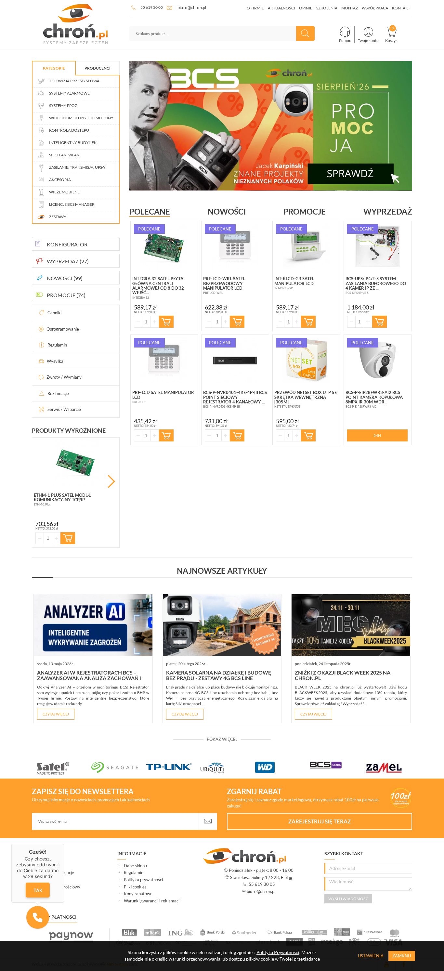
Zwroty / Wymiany (64, 377)
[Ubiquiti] (228, 767)
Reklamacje (58, 393)
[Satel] (64, 768)
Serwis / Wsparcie (64, 409)
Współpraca (375, 8)
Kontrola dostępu (68, 130)
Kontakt (401, 8)
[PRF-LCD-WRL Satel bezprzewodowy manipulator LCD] (235, 246)
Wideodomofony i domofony (80, 117)
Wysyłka (55, 361)
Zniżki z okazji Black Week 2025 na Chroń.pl (342, 675)
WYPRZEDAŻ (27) (68, 261)
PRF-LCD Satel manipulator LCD (163, 395)
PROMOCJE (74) (66, 295)
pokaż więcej (222, 739)
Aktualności (281, 8)
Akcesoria (59, 179)
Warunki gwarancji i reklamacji (152, 900)
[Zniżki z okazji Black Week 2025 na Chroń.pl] (351, 625)
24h (377, 435)
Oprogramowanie (62, 329)
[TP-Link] (173, 767)
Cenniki (54, 312)
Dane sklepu (135, 865)
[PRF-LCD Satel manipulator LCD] (164, 360)
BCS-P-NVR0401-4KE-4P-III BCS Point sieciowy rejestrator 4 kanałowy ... (235, 397)
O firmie (255, 8)
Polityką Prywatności (277, 952)
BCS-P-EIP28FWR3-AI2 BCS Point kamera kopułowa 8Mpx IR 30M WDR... (374, 397)
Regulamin (57, 345)
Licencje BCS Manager (71, 204)
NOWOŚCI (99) (65, 278)
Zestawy (57, 216)
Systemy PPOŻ (62, 105)
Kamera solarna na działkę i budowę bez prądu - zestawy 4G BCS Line (218, 675)
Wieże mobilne (64, 192)
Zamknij (401, 955)
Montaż (349, 8)
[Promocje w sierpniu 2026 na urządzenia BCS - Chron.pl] (270, 125)
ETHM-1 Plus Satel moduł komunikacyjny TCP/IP (62, 497)
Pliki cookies (135, 886)
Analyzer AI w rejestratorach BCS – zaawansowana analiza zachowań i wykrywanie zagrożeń (89, 678)
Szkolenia (326, 8)
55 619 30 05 (151, 7)
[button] (37, 917)
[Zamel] (391, 768)
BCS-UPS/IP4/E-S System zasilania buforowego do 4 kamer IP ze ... (376, 283)
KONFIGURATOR (67, 244)
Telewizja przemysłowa (73, 80)
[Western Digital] (282, 767)
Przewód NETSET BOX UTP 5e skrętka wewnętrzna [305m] (305, 397)
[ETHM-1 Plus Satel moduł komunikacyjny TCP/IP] (76, 462)
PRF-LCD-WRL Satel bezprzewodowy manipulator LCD (224, 283)
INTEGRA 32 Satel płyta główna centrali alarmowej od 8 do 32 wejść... (158, 285)
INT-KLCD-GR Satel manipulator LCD (294, 281)
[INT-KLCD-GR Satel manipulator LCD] (306, 246)
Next (111, 481)
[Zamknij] (64, 844)
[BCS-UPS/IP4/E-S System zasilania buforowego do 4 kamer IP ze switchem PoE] (378, 246)
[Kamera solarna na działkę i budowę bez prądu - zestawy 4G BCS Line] (222, 625)
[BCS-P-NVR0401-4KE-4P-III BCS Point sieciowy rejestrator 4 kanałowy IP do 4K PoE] (235, 360)
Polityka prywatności (143, 879)
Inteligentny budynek (72, 142)
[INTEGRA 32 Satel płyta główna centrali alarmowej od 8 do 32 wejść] (164, 246)
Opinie (305, 8)
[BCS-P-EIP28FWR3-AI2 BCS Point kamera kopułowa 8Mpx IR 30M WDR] (378, 360)
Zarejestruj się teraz (319, 821)
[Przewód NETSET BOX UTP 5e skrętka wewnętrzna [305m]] (306, 360)
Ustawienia (371, 955)
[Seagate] (118, 767)
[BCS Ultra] (337, 765)
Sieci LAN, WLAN (64, 154)
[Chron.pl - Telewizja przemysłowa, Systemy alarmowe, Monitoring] (76, 24)
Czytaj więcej (56, 714)
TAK (37, 890)
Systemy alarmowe (69, 93)
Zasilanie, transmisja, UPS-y (77, 167)
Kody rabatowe (138, 893)
